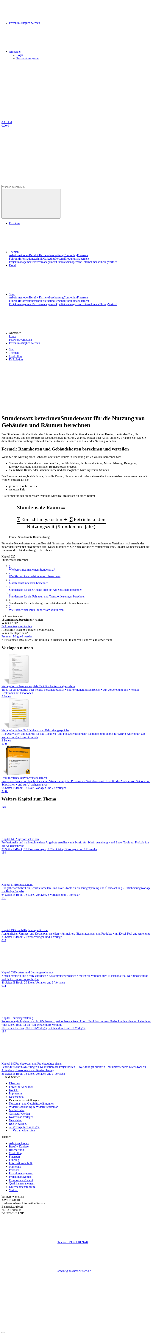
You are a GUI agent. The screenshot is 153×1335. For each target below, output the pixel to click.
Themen (14, 251)
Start (11, 349)
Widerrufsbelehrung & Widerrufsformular (33, 1106)
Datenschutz (16, 1096)
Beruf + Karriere (39, 255)
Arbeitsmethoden (19, 255)
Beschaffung (56, 255)
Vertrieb (112, 262)
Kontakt (13, 1090)
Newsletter (15, 1120)
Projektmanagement (20, 262)
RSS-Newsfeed (18, 1123)
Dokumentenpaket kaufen (16, 626)
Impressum (15, 1093)
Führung (14, 258)
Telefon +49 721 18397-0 (72, 1242)
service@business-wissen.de (74, 1270)
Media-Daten (16, 1110)
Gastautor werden (19, 1113)
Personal (60, 258)
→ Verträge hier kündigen (24, 1127)
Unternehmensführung (95, 262)
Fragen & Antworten (21, 1086)
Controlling (70, 255)
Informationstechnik (31, 258)
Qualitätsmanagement (69, 262)
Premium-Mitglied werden (24, 343)
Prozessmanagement (44, 262)
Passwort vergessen (27, 58)
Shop (12, 294)
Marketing (49, 258)
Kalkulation (16, 359)
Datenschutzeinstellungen (24, 1100)
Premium (14, 223)
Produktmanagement (77, 258)
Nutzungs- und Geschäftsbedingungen (31, 1103)
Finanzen (82, 255)
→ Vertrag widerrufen (22, 1130)
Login (20, 55)
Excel (12, 265)
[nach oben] (2, 1332)
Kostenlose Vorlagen (21, 1117)
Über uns (14, 1083)
